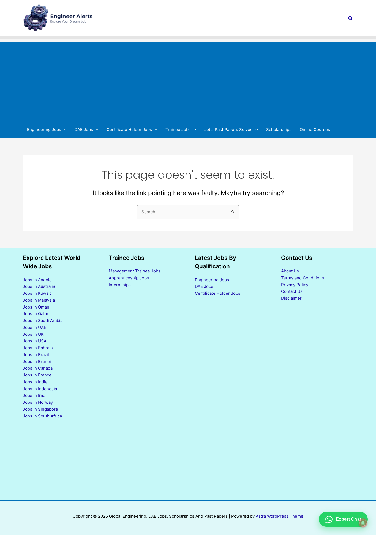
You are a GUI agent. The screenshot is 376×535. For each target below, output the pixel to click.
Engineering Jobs (212, 279)
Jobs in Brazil (36, 354)
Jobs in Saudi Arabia (42, 320)
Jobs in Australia (39, 286)
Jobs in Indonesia (40, 388)
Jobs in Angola (37, 279)
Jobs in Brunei (37, 361)
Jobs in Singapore (40, 409)
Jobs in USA (35, 340)
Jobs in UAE (34, 327)
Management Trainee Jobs (134, 271)
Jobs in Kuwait (37, 293)
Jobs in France (37, 375)
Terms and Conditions (302, 277)
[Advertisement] (188, 80)
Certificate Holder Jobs (217, 293)
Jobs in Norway (38, 402)
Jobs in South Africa (42, 416)
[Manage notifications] (363, 522)
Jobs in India (35, 381)
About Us (290, 271)
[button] (350, 18)
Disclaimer (291, 298)
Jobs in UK (33, 334)
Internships (120, 284)
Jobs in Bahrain (38, 347)
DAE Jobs (204, 286)
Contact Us (292, 291)
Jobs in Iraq (34, 395)
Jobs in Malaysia (39, 300)
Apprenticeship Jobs (129, 277)
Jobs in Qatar (35, 313)
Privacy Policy (294, 284)
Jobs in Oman (36, 307)
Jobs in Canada (38, 368)
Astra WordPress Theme (279, 516)
